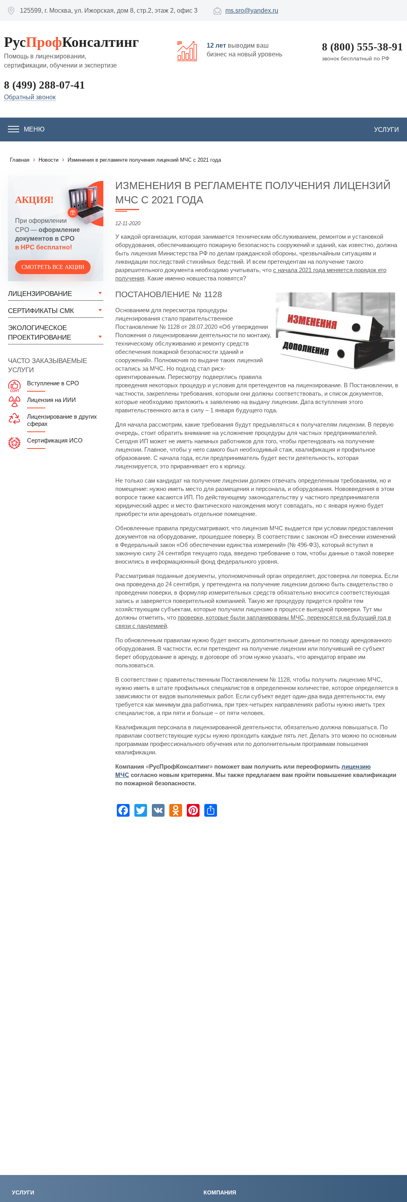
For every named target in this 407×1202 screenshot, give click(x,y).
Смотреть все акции (52, 267)
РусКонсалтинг (71, 42)
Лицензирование (40, 294)
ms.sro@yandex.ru (251, 10)
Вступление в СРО (53, 383)
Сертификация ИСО (55, 440)
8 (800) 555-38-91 (362, 47)
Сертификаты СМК (41, 311)
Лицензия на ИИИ (51, 399)
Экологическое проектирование (39, 332)
